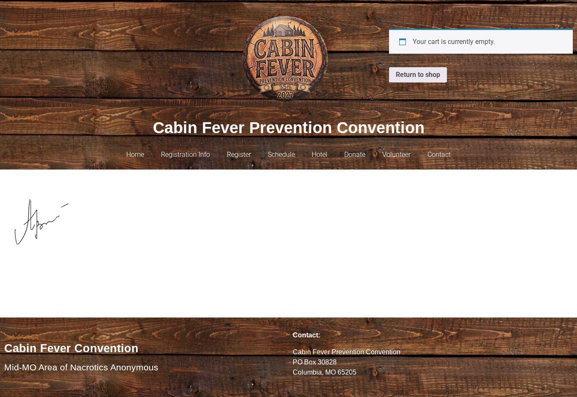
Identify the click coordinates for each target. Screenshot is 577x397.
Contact (439, 155)
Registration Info (185, 155)
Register (239, 155)
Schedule (281, 155)
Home (135, 155)
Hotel (319, 155)
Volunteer (396, 155)
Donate (354, 155)
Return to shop (418, 75)
